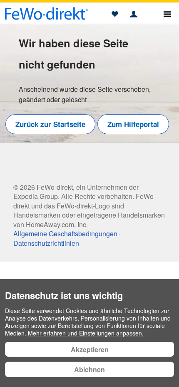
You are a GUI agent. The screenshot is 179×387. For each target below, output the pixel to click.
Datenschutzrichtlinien (46, 243)
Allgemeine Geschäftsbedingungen (65, 233)
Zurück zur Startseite (50, 124)
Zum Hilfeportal (133, 124)
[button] (114, 14)
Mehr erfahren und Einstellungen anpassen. (86, 333)
